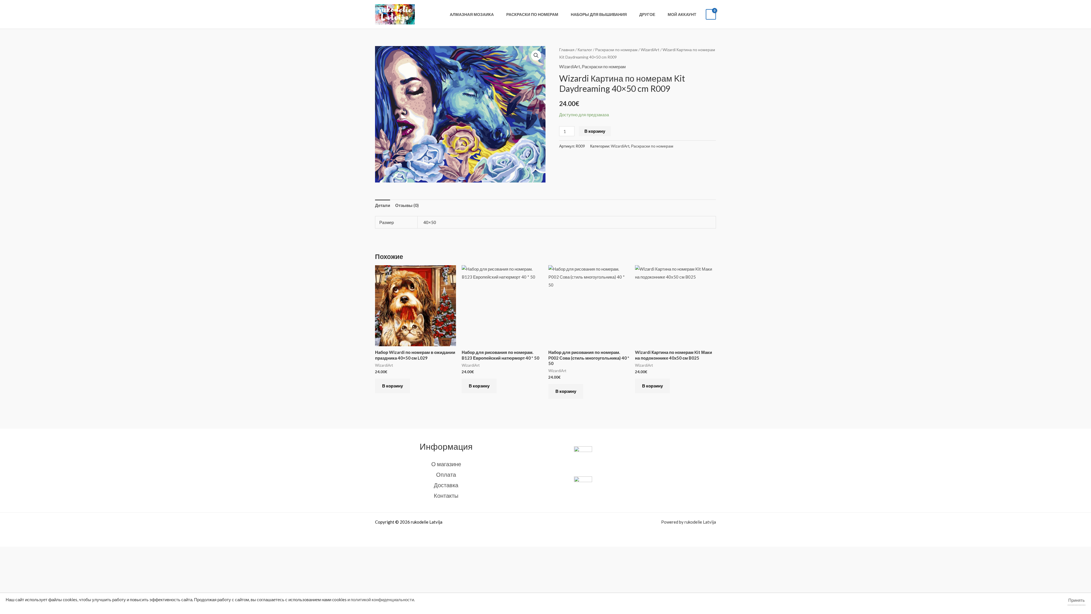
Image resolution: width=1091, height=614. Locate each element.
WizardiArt (650, 49)
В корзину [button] (392, 385)
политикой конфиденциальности (382, 599)
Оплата (446, 474)
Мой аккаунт (682, 14)
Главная (566, 49)
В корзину (594, 131)
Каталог (585, 49)
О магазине (446, 463)
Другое (647, 14)
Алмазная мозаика (472, 14)
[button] (536, 55)
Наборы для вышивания (599, 14)
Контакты (446, 495)
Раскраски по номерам (532, 14)
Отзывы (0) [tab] (407, 205)
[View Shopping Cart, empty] (711, 14)
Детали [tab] (382, 205)
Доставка (446, 485)
